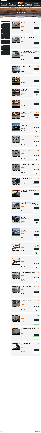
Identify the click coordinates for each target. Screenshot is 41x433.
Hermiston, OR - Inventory (37, 5)
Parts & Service (22, 7)
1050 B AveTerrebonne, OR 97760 (29, 4)
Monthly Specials (11, 7)
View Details (36, 57)
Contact (30, 7)
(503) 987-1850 (12, 3)
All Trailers (15, 7)
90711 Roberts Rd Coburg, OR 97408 (5, 4)
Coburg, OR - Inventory (4, 5)
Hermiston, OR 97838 (37, 4)
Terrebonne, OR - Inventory (29, 5)
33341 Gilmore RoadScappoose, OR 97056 (13, 4)
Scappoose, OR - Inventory (12, 5)
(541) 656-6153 (36, 3)
